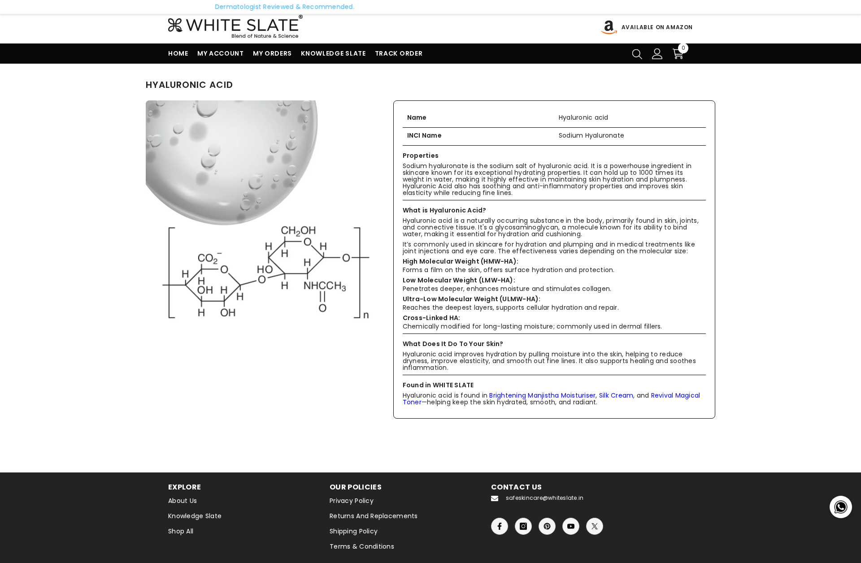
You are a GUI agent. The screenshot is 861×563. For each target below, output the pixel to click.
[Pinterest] (547, 526)
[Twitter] (594, 526)
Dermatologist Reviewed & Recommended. (242, 7)
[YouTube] (570, 526)
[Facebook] (499, 526)
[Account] (657, 53)
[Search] (637, 53)
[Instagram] (523, 526)
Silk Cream (616, 395)
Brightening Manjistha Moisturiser (542, 395)
